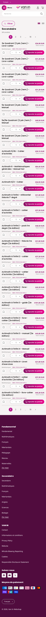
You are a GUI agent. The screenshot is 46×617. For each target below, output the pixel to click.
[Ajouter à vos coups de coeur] (4, 53)
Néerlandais (6, 447)
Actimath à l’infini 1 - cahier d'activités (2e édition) (15, 378)
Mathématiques (8, 436)
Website (5, 546)
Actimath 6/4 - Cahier (12, 182)
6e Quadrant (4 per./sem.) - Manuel (15, 137)
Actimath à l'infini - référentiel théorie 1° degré (16, 196)
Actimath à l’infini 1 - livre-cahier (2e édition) (17, 393)
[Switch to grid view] (43, 23)
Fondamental (7, 431)
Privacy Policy (7, 540)
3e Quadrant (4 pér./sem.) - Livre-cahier (15, 60)
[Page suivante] (35, 37)
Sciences (5, 507)
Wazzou (5, 458)
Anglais (5, 502)
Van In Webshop (14, 609)
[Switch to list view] (39, 23)
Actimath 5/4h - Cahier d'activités (13, 152)
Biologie (5, 513)
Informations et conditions (12, 535)
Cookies (5, 556)
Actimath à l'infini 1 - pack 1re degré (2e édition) (16, 227)
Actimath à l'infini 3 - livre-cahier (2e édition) (14, 319)
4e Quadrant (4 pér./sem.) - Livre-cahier (15, 90)
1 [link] (10, 37)
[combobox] (23, 13)
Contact (5, 530)
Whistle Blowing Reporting (12, 551)
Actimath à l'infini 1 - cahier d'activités (15, 211)
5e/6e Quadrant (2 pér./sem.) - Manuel (17, 121)
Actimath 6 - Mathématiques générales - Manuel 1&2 (16, 167)
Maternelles (6, 463)
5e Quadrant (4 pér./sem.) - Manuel (15, 106)
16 (30, 37)
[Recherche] (41, 13)
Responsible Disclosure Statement (15, 562)
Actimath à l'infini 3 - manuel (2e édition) (17, 334)
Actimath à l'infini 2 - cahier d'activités (15, 257)
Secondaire (6, 480)
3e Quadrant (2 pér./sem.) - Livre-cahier (15, 44)
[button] (4, 7)
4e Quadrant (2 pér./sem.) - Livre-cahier (15, 75)
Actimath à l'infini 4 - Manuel (15, 349)
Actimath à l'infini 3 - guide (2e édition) (16, 303)
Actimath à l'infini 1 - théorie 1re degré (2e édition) (17, 242)
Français (5, 442)
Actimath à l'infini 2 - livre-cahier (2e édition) (14, 288)
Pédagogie (6, 453)
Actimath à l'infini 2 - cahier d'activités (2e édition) (15, 273)
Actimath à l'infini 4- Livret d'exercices (14, 363)
